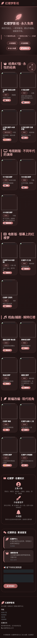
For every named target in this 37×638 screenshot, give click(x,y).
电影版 (3, 617)
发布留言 (11, 586)
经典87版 (4, 612)
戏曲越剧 (3, 619)
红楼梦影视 (12, 3)
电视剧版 (3, 615)
